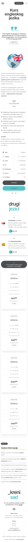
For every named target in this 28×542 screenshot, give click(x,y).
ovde (20, 505)
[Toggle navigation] (26, 3)
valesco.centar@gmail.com (14, 530)
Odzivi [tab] (14, 106)
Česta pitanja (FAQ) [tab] (14, 103)
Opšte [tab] (14, 101)
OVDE (19, 266)
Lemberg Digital (20, 539)
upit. (25, 465)
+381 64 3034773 (14, 528)
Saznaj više (14, 231)
